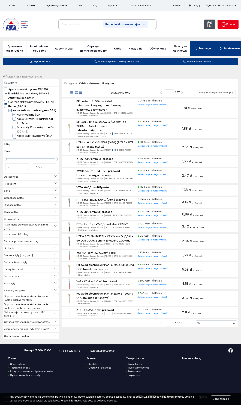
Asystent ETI (113, 5)
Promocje (205, 48)
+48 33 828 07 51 (70, 351)
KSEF (79, 5)
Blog (95, 5)
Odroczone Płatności (140, 5)
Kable (117, 48)
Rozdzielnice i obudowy (39, 48)
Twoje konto (135, 364)
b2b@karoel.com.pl (103, 351)
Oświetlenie (157, 48)
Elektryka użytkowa (180, 48)
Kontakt (31, 5)
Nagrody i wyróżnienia (56, 5)
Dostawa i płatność (100, 367)
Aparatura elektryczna (14, 48)
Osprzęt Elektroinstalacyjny (93, 48)
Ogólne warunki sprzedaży (25, 375)
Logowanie (134, 375)
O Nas (12, 5)
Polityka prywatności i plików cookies (31, 371)
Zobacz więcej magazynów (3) (153, 104)
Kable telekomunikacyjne (29, 76)
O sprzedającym (19, 364)
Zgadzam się (221, 399)
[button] (221, 5)
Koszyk (230, 24)
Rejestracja (134, 371)
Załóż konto (177, 5)
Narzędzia (135, 48)
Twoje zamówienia (138, 367)
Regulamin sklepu (20, 367)
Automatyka (64, 48)
